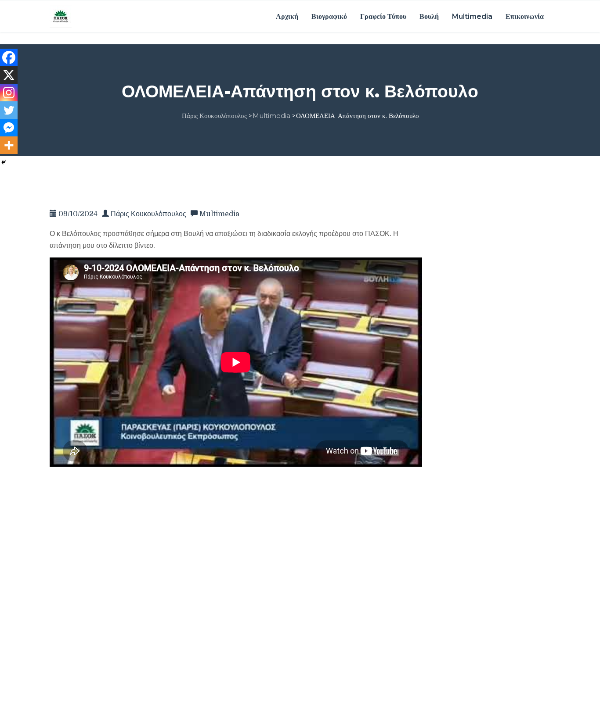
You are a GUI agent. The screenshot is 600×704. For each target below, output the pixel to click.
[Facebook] (9, 57)
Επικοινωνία (525, 16)
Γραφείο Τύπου (383, 16)
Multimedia (472, 16)
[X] (9, 75)
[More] (9, 145)
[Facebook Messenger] (9, 127)
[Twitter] (9, 110)
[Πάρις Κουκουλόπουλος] (61, 16)
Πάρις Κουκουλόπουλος (148, 214)
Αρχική (287, 16)
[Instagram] (9, 92)
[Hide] (3, 162)
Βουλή (429, 16)
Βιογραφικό (329, 16)
